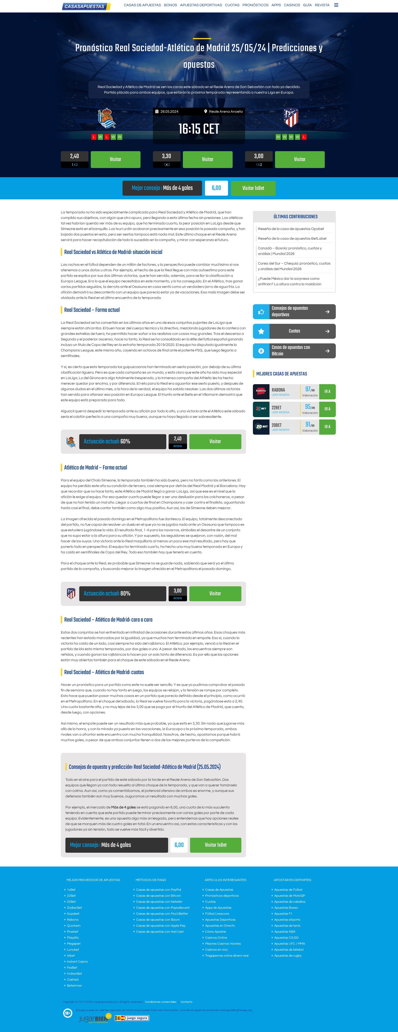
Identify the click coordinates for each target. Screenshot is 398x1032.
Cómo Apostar (215, 931)
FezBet (72, 967)
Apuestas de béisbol (289, 949)
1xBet (71, 889)
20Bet (71, 901)
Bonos (170, 5)
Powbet (72, 931)
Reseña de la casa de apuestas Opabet (291, 229)
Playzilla (73, 937)
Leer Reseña (281, 394)
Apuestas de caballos (289, 901)
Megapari (74, 943)
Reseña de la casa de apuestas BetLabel (292, 238)
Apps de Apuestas (218, 907)
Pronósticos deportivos (222, 895)
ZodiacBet (74, 907)
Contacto (186, 1001)
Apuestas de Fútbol (288, 889)
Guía (307, 5)
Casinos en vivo (216, 949)
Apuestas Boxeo (286, 907)
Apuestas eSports (287, 919)
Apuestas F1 (283, 913)
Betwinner (74, 985)
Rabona (72, 919)
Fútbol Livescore (217, 913)
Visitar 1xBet (253, 188)
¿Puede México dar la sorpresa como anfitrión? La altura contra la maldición (289, 281)
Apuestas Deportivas (201, 5)
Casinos (292, 5)
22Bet (71, 895)
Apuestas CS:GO (286, 937)
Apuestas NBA (284, 931)
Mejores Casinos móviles (223, 943)
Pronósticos (256, 5)
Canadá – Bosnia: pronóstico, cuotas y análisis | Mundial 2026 (290, 251)
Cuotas (232, 5)
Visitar (215, 441)
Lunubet (73, 949)
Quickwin (74, 925)
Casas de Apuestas (142, 5)
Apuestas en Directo (220, 925)
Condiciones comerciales (161, 1001)
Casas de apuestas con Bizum (158, 919)
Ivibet (71, 955)
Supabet (73, 913)
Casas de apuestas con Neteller (159, 901)
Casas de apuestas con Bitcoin (158, 895)
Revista (322, 5)
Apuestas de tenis (287, 925)
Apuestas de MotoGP (289, 895)
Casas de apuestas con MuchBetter (162, 913)
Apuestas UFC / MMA (289, 943)
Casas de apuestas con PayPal (158, 889)
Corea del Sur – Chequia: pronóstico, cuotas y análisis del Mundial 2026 (294, 266)
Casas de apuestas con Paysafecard (162, 907)
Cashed (72, 979)
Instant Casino (77, 961)
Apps (276, 5)
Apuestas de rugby (287, 955)
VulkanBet (74, 973)
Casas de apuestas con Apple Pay (160, 925)
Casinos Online (216, 937)
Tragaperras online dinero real (227, 955)
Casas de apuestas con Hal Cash (160, 931)
